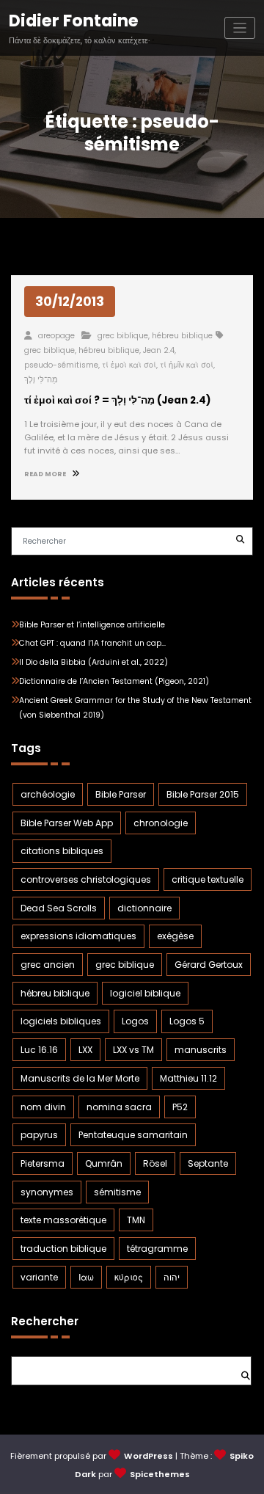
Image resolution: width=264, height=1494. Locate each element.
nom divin (43, 1107)
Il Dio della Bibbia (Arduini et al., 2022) (93, 662)
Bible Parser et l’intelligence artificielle (92, 624)
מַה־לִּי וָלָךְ (41, 379)
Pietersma (43, 1163)
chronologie (160, 823)
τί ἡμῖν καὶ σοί (186, 365)
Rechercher (44, 1321)
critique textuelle (207, 879)
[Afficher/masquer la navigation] (240, 28)
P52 (180, 1107)
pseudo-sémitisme (61, 365)
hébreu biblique (182, 335)
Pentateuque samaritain (133, 1135)
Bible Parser (120, 794)
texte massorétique (63, 1220)
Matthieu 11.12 (188, 1078)
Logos (135, 1021)
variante (39, 1277)
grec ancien (48, 964)
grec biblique (123, 335)
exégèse (175, 936)
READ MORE (45, 474)
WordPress (148, 1456)
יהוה (172, 1277)
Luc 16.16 (39, 1049)
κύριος (128, 1277)
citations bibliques (62, 851)
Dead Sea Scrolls (59, 908)
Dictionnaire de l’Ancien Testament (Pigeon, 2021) (114, 681)
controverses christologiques (86, 879)
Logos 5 (187, 1021)
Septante (208, 1163)
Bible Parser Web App (67, 823)
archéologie (48, 794)
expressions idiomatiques (78, 936)
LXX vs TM (133, 1049)
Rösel (155, 1163)
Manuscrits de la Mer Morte (80, 1078)
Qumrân (103, 1163)
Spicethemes (160, 1474)
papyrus (39, 1135)
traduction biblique (63, 1248)
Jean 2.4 (159, 350)
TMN (136, 1220)
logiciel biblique (145, 993)
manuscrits (201, 1049)
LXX (85, 1049)
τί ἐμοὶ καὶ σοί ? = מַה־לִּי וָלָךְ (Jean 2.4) (117, 400)
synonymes (47, 1192)
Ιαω (86, 1277)
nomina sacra (119, 1107)
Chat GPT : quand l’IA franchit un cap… (92, 643)
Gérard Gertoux (209, 964)
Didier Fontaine (74, 20)
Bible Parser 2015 (202, 794)
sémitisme (117, 1192)
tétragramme (157, 1248)
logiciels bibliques (61, 1021)
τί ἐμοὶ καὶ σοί (129, 365)
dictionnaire (144, 908)
